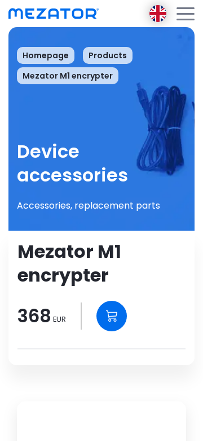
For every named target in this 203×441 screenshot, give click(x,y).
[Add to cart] (111, 316)
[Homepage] (53, 13)
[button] (185, 13)
